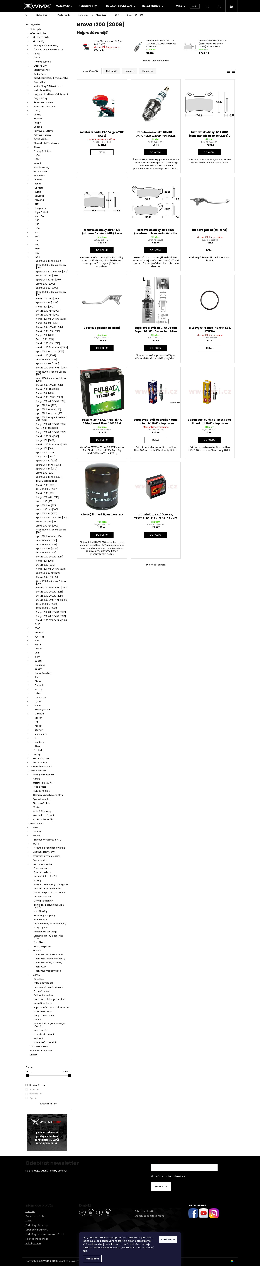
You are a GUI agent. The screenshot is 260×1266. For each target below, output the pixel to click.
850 (37, 244)
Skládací (38, 1038)
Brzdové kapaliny (42, 799)
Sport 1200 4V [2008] (47, 302)
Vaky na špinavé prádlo (46, 876)
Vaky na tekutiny (42, 896)
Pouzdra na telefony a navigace (51, 884)
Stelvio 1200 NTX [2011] (47, 577)
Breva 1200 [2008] (45, 283)
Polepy (37, 122)
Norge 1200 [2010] (45, 448)
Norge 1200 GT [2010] (47, 322)
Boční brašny (40, 911)
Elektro (36, 827)
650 (37, 236)
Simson (38, 717)
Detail (102, 152)
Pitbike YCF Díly (41, 37)
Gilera (38, 681)
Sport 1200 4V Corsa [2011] (49, 413)
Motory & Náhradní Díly (46, 45)
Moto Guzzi (40, 216)
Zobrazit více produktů (155, 60)
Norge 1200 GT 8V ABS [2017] (51, 612)
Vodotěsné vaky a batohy (47, 888)
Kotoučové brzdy (43, 1011)
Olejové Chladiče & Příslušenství (51, 94)
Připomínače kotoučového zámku (52, 1007)
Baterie (37, 835)
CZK (194, 5)
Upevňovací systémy (44, 851)
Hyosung (39, 636)
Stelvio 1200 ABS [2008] (48, 298)
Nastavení (92, 1258)
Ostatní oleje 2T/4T (43, 782)
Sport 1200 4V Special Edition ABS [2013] (51, 419)
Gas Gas (39, 632)
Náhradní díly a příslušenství (48, 987)
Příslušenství (36, 823)
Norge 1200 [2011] (45, 560)
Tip (33, 1098)
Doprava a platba (35, 1216)
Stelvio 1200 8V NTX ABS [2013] (52, 367)
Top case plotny (42, 946)
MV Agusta (40, 697)
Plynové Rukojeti (42, 61)
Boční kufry (40, 942)
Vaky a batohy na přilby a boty (50, 923)
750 (37, 240)
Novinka (35, 1093)
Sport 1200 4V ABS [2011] (48, 409)
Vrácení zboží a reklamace (149, 1215)
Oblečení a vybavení (41, 766)
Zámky (36, 974)
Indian (38, 693)
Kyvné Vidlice (41, 138)
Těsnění (38, 118)
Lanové (37, 1019)
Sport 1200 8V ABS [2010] (49, 279)
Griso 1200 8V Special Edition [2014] (51, 266)
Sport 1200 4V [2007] (47, 548)
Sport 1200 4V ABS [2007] (49, 476)
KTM (37, 204)
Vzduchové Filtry (42, 90)
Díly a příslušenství (43, 900)
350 (37, 224)
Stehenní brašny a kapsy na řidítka (48, 937)
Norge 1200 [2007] (45, 456)
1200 (37, 256)
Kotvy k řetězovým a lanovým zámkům (49, 1025)
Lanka (37, 57)
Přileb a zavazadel (43, 982)
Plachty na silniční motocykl (48, 954)
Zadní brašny (41, 919)
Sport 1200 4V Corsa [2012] (50, 351)
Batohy (37, 880)
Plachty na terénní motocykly (49, 958)
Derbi (37, 652)
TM (36, 721)
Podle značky (40, 762)
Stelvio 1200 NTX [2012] (48, 331)
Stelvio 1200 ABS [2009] (48, 310)
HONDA (38, 179)
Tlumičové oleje (41, 790)
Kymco (38, 701)
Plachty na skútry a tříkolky (48, 962)
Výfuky (37, 114)
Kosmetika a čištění (43, 815)
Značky (33, 1054)
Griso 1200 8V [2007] (47, 489)
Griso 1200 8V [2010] (46, 540)
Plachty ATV (40, 966)
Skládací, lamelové (44, 995)
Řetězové (39, 979)
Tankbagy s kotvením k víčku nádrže (49, 906)
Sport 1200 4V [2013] (46, 468)
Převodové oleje (41, 803)
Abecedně (147, 71)
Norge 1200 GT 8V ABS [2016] (51, 616)
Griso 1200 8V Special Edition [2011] (51, 379)
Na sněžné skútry (43, 1003)
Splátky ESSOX (33, 1243)
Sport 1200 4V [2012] (46, 405)
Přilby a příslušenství (44, 1015)
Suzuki (38, 191)
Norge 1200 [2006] (45, 335)
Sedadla (38, 126)
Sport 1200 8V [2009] (47, 287)
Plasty (37, 110)
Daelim (38, 668)
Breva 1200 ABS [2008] (47, 509)
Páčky (37, 53)
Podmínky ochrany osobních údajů (44, 1234)
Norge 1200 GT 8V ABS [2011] (50, 401)
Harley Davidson (43, 673)
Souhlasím (168, 1239)
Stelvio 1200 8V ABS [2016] (49, 591)
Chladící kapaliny (42, 811)
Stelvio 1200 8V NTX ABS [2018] (52, 620)
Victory (38, 689)
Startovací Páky (42, 69)
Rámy (37, 147)
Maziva (36, 807)
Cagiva (38, 648)
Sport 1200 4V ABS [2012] (49, 464)
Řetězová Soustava (44, 102)
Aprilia (38, 644)
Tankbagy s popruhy (44, 915)
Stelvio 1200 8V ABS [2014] (49, 556)
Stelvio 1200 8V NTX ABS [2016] (52, 599)
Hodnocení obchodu (37, 1238)
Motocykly (35, 29)
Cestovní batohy (43, 868)
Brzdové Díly (40, 65)
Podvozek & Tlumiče (44, 106)
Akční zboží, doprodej (41, 1050)
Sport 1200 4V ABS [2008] (49, 536)
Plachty (37, 950)
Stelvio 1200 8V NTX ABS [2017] (52, 587)
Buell (37, 677)
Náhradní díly (41, 1030)
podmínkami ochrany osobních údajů (207, 1176)
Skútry (37, 754)
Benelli (38, 183)
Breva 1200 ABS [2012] (47, 521)
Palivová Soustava (43, 130)
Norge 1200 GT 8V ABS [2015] (51, 424)
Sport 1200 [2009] (45, 452)
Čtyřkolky (39, 750)
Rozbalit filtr (47, 1103)
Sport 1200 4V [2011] (46, 505)
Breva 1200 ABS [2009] (47, 525)
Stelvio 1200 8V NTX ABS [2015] (52, 444)
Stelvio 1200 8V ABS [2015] (49, 327)
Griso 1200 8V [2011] (46, 552)
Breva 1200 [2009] (46, 481)
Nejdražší (129, 71)
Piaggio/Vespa (42, 709)
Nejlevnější (111, 71)
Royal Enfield (41, 212)
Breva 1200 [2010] (45, 472)
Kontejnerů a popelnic (45, 1042)
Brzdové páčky (41, 991)
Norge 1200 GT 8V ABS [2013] (51, 568)
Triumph (39, 685)
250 (37, 220)
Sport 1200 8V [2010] (46, 513)
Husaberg (40, 665)
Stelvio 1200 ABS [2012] (47, 314)
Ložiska (37, 159)
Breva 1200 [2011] (44, 501)
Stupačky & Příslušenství (46, 143)
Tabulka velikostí (144, 1211)
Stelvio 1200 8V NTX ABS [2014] (52, 347)
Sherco (38, 705)
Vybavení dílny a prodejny (46, 856)
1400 (37, 624)
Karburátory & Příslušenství (48, 86)
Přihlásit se (161, 1186)
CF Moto (39, 187)
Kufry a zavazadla (42, 864)
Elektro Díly (39, 82)
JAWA (38, 746)
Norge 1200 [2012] (45, 306)
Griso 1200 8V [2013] (46, 359)
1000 (37, 628)
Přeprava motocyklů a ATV (47, 839)
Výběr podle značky (43, 819)
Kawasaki (39, 195)
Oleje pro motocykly (43, 774)
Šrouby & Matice (42, 151)
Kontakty (30, 1211)
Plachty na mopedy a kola (47, 970)
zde (85, 1251)
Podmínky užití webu (36, 1225)
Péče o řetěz (39, 786)
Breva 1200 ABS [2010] (47, 275)
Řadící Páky (40, 74)
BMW (37, 656)
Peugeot (39, 725)
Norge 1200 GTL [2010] (47, 497)
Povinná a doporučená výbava (49, 847)
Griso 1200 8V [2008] (47, 607)
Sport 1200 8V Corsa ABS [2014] (52, 517)
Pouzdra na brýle (42, 872)
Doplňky (37, 831)
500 (37, 232)
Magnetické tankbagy (45, 931)
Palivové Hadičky (42, 135)
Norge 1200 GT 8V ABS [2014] (51, 318)
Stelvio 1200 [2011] (45, 493)
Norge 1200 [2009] (45, 393)
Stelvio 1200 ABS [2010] (48, 389)
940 (37, 248)
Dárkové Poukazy (39, 1046)
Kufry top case (41, 927)
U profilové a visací (44, 1034)
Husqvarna (40, 208)
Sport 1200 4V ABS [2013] (49, 260)
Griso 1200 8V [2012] (46, 544)
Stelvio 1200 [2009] (46, 355)
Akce (34, 1089)
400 (37, 228)
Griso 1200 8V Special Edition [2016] (51, 582)
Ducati (38, 660)
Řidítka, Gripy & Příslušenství (48, 49)
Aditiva (36, 778)
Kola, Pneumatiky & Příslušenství (51, 77)
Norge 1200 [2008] (45, 440)
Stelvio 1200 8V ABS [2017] (49, 595)
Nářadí (37, 163)
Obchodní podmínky (36, 1229)
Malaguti (39, 713)
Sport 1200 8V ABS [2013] (48, 572)
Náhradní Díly (38, 33)
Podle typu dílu (41, 758)
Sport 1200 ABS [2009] (47, 363)
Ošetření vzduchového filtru (48, 795)
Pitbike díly (38, 41)
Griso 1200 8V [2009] (47, 604)
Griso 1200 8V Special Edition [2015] (51, 373)
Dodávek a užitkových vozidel (49, 999)
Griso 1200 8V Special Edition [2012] (51, 531)
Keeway (39, 729)
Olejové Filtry (40, 98)
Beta (37, 640)
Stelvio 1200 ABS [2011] (47, 436)
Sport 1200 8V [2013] (46, 460)
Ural (37, 738)
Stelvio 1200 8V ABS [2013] (49, 385)
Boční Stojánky (41, 167)
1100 (37, 252)
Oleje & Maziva (38, 770)
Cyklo (36, 843)
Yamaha (39, 199)
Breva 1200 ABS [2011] (47, 428)
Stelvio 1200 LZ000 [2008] (49, 397)
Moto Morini (41, 734)
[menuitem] (64, 6)
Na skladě (37, 1085)
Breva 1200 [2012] (45, 339)
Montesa (39, 742)
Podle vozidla (40, 171)
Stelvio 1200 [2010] (45, 485)
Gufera (37, 155)
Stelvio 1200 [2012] (45, 564)
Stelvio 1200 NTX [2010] (48, 343)
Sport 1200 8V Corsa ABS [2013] (52, 271)
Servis (28, 1220)
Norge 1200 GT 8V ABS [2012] (51, 432)
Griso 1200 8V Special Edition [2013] (51, 293)
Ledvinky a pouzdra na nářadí (49, 892)
